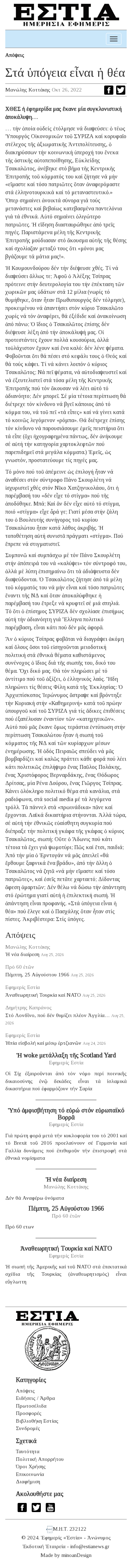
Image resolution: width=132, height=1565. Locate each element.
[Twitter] (121, 90)
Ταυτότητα (27, 1451)
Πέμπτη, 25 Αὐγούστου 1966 (37, 974)
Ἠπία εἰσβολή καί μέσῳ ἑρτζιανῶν (43, 1043)
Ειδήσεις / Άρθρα (35, 1398)
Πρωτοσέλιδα (31, 1406)
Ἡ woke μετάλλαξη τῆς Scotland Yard (66, 1055)
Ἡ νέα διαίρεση (22, 954)
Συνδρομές (28, 1428)
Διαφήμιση (28, 1481)
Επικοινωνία (30, 1474)
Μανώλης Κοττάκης (27, 90)
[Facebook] (109, 90)
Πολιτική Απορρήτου (40, 1459)
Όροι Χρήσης (31, 1466)
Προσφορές (29, 1413)
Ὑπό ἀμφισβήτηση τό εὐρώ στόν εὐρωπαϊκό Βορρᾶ (66, 1114)
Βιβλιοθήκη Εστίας (37, 1421)
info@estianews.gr (89, 1546)
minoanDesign (77, 1555)
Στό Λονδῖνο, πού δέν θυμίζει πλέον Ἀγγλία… (57, 1015)
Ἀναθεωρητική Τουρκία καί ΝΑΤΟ (43, 995)
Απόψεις (14, 55)
